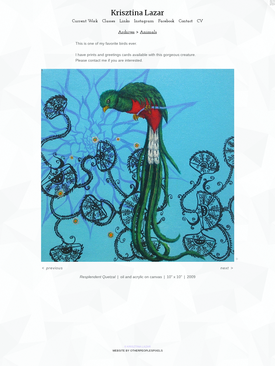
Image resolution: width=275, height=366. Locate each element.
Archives (126, 32)
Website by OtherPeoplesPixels (138, 350)
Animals (148, 32)
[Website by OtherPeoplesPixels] (264, 10)
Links (125, 21)
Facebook (166, 21)
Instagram (144, 21)
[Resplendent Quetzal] (137, 165)
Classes (108, 21)
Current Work (85, 21)
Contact (186, 21)
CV (200, 21)
